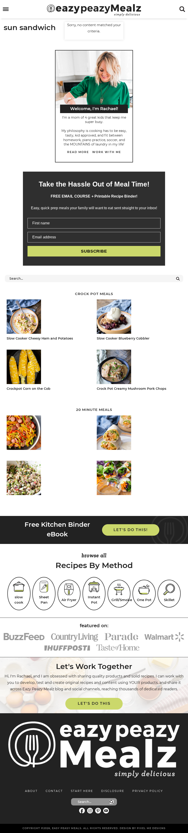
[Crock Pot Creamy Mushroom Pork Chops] (138, 368)
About (31, 791)
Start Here (82, 791)
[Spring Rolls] (138, 479)
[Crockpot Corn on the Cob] (48, 368)
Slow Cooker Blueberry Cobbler (123, 338)
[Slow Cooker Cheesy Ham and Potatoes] (48, 317)
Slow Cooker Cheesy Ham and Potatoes (40, 338)
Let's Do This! (130, 530)
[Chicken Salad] (48, 479)
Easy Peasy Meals (94, 10)
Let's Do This (94, 703)
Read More (78, 152)
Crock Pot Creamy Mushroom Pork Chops (131, 389)
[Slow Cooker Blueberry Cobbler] (138, 317)
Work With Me (106, 152)
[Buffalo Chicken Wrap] (138, 433)
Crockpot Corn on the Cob (28, 389)
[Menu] (6, 9)
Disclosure (112, 791)
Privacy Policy (147, 791)
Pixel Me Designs (151, 828)
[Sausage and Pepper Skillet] (48, 433)
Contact (54, 791)
